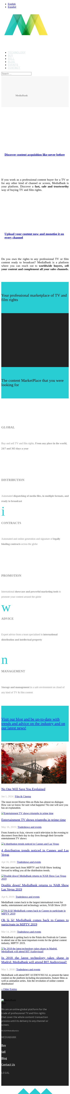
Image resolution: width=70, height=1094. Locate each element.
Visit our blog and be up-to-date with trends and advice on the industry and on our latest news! (33, 723)
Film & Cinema (23, 796)
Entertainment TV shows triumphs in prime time (33, 819)
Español (12, 7)
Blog (11, 61)
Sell (11, 58)
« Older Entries (9, 989)
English (12, 4)
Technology (17, 52)
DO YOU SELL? (26, 220)
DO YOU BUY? (25, 140)
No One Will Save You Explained (23, 789)
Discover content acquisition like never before (35, 154)
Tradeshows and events (30, 827)
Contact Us (8, 1064)
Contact (14, 67)
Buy (10, 55)
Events (13, 64)
